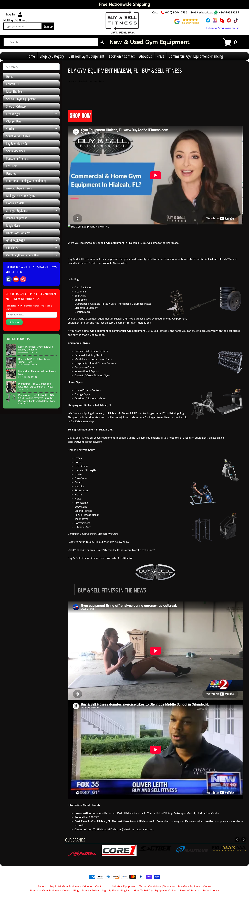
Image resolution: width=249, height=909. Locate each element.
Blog (76, 890)
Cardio (33, 129)
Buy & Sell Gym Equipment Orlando (70, 886)
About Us (145, 56)
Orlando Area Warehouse (222, 28)
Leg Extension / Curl (17, 143)
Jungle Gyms (13, 225)
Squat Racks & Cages (18, 136)
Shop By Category (52, 56)
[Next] (243, 839)
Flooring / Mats (15, 203)
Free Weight (33, 114)
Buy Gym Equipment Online (194, 886)
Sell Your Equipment (124, 886)
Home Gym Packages (18, 233)
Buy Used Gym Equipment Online (50, 890)
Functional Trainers (17, 158)
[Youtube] (16, 279)
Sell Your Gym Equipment (86, 56)
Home (30, 56)
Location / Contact (121, 56)
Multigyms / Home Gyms (20, 195)
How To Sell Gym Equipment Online (155, 890)
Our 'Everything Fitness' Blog (33, 256)
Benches (11, 173)
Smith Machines (15, 151)
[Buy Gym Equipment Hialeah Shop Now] (80, 119)
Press (160, 56)
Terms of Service (189, 890)
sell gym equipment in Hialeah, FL (107, 318)
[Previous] (237, 839)
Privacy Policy (90, 890)
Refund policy (211, 890)
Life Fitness (33, 248)
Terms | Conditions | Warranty (157, 886)
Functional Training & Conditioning (26, 180)
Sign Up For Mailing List (116, 890)
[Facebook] (9, 279)
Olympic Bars (13, 121)
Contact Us (12, 84)
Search (42, 886)
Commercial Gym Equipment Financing (196, 56)
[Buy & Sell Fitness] (122, 31)
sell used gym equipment (193, 437)
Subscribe (14, 322)
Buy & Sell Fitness (123, 899)
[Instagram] (23, 279)
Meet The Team (15, 91)
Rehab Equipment (16, 218)
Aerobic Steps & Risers (19, 188)
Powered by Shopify (124, 902)
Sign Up (48, 26)
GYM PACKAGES (33, 241)
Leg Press (11, 166)
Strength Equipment (33, 211)
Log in (10, 14)
